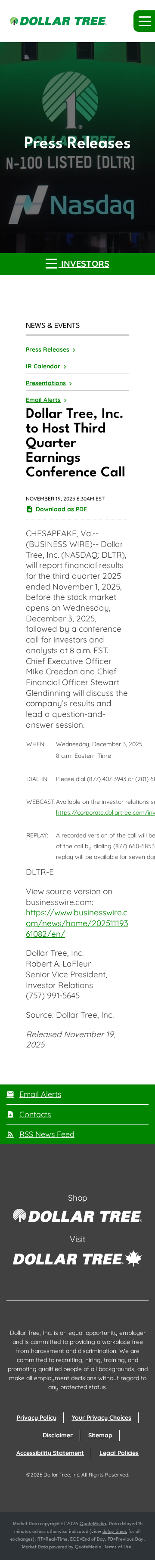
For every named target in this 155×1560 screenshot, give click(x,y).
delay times (114, 1531)
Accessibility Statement (50, 1453)
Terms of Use (117, 1547)
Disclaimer (58, 1435)
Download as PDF (61, 509)
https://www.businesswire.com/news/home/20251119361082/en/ (77, 923)
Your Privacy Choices (101, 1417)
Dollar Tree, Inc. (61, 1474)
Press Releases (47, 349)
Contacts (35, 1114)
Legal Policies (119, 1453)
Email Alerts (43, 400)
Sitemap (100, 1435)
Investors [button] (84, 263)
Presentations (46, 383)
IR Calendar (43, 366)
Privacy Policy (36, 1417)
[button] (144, 21)
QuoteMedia (93, 1524)
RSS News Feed (46, 1134)
